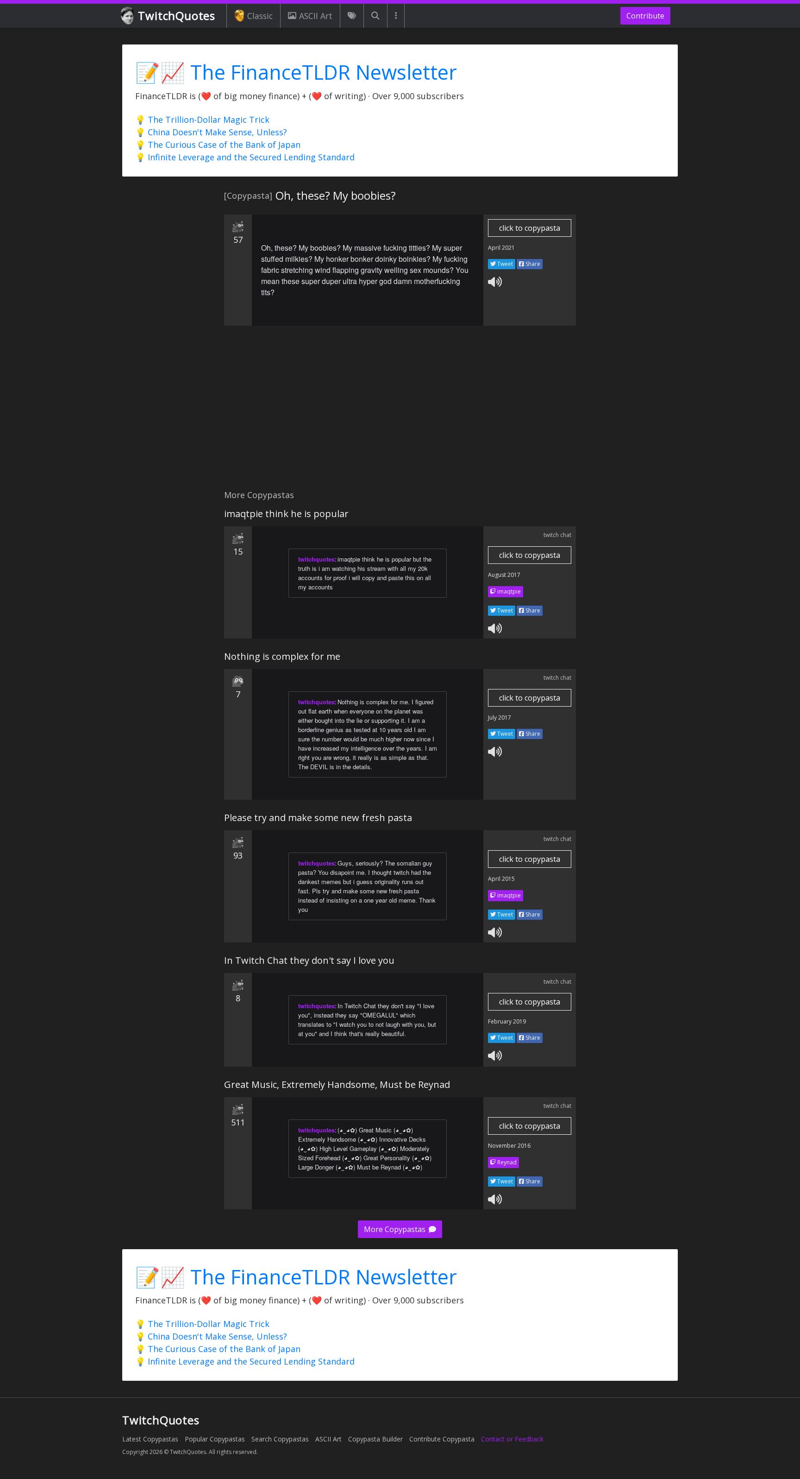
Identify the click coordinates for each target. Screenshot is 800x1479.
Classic (260, 15)
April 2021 (501, 248)
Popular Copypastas (215, 1439)
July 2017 (499, 717)
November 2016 (509, 1146)
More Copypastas (395, 1229)
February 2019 (507, 1021)
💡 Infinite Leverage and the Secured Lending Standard (245, 157)
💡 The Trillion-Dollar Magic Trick (202, 119)
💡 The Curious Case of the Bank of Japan (217, 144)
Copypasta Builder (375, 1439)
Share (532, 264)
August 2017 (504, 575)
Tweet (504, 264)
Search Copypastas (280, 1439)
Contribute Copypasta (442, 1439)
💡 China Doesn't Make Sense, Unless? (211, 132)
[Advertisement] (400, 413)
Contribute (645, 16)
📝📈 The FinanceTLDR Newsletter (296, 72)
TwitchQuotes (176, 15)
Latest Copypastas (150, 1439)
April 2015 (501, 879)
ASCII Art (315, 15)
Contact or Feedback (512, 1439)
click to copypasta (529, 228)
